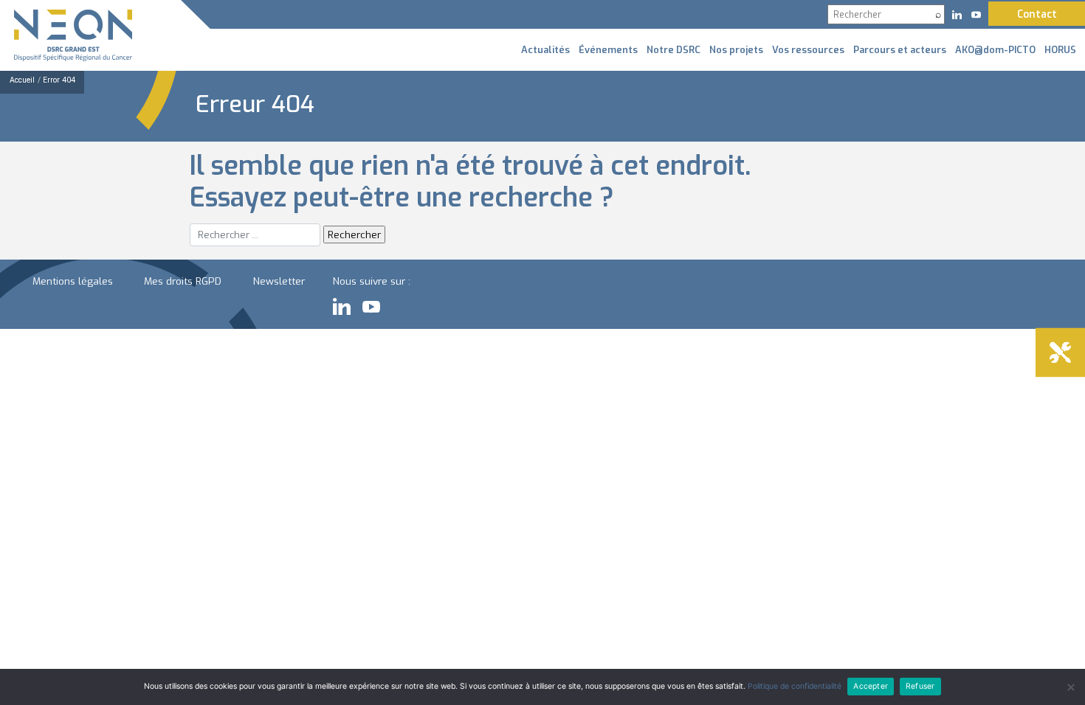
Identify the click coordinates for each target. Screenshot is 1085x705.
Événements (608, 50)
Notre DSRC (673, 50)
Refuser (920, 686)
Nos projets (736, 50)
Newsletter (279, 281)
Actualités (545, 50)
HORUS (1060, 50)
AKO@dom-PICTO (995, 50)
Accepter (870, 686)
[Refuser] (1070, 687)
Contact (1037, 14)
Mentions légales (72, 281)
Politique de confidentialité (794, 686)
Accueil (22, 80)
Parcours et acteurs (899, 50)
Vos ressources (808, 50)
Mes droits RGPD (182, 281)
